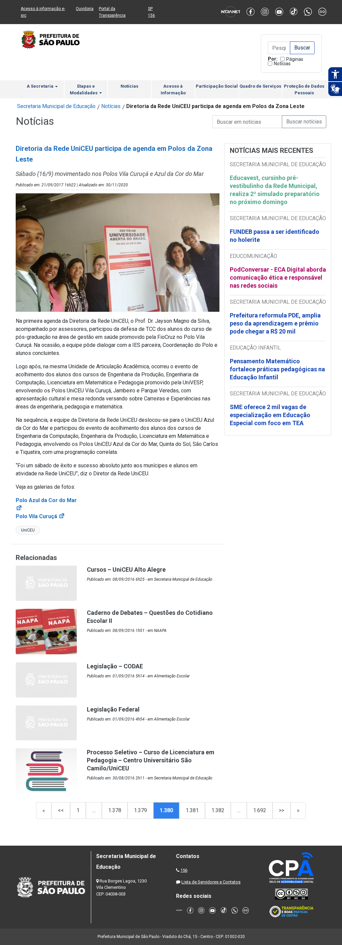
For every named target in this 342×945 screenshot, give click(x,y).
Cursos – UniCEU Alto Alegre (126, 569)
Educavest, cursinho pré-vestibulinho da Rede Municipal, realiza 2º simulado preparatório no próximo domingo (275, 189)
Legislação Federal (113, 709)
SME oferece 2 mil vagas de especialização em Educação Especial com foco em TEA (270, 415)
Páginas (294, 59)
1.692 (259, 810)
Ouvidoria (85, 8)
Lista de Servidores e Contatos (210, 881)
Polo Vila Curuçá (40, 516)
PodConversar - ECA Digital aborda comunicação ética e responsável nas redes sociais (278, 277)
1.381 (192, 810)
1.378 (114, 810)
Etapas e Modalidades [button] (84, 89)
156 (183, 870)
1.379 (140, 810)
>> (281, 810)
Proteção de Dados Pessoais (304, 89)
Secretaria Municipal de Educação (56, 106)
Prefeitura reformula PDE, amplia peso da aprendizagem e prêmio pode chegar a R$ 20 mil (275, 323)
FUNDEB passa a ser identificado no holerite (274, 235)
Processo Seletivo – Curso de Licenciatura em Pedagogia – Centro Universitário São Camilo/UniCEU (150, 760)
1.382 (217, 810)
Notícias (282, 64)
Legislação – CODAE (115, 666)
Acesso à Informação (173, 89)
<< (61, 810)
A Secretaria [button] (40, 86)
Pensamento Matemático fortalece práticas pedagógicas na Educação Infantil (277, 369)
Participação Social (217, 86)
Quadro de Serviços (260, 86)
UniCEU (28, 530)
